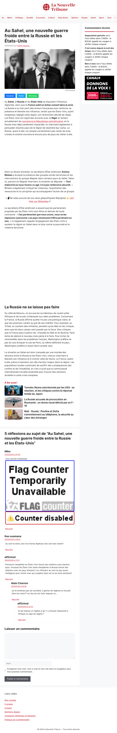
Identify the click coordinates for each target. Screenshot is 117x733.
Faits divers (63, 17)
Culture (51, 17)
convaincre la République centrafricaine (42, 121)
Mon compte (10, 700)
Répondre (9, 529)
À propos (9, 704)
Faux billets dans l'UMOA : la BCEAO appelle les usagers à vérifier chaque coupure (98, 41)
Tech (109, 17)
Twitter (21, 96)
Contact (8, 708)
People (84, 17)
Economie (40, 17)
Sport (101, 17)
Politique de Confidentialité (17, 720)
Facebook (10, 96)
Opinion (74, 17)
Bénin (9, 17)
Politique (19, 17)
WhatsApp (33, 96)
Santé (93, 17)
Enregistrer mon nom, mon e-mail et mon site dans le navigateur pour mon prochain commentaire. (39, 670)
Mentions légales (12, 712)
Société (29, 17)
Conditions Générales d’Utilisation (20, 716)
